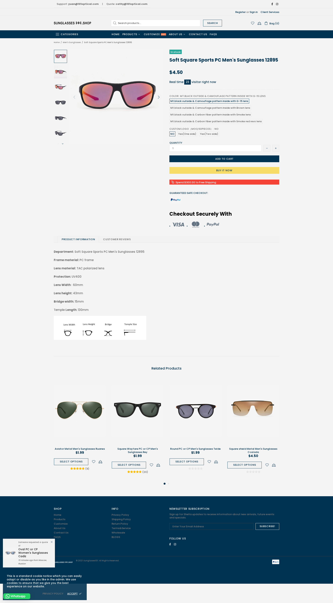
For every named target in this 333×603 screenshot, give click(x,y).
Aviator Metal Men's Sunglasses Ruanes (80, 448)
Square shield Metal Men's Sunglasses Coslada (253, 450)
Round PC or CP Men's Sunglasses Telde (195, 448)
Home (57, 42)
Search (212, 23)
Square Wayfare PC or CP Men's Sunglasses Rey (137, 450)
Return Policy (120, 523)
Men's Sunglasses (72, 42)
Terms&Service (121, 528)
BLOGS (116, 537)
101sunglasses (73, 23)
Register (240, 12)
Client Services (270, 12)
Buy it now (224, 170)
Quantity (175, 142)
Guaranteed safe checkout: (188, 193)
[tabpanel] (80, 427)
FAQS (57, 537)
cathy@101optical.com (131, 4)
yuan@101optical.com (83, 4)
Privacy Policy (120, 514)
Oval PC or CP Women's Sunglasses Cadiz (33, 553)
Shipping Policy (121, 519)
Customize (61, 523)
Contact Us (61, 532)
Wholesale (118, 532)
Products (59, 519)
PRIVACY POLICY (53, 593)
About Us (59, 528)
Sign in (254, 12)
